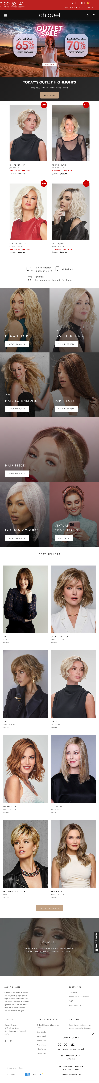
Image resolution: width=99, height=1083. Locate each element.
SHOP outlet (49, 95)
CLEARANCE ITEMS (71, 1069)
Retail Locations (75, 1005)
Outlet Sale (71, 1059)
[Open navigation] (5, 15)
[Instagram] (11, 1040)
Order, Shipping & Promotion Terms (48, 1026)
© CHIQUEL (11, 1075)
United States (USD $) (15, 1068)
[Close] (93, 1034)
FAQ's (71, 1001)
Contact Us (73, 992)
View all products (49, 908)
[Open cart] (94, 15)
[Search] (88, 15)
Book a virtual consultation (79, 996)
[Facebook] (5, 1040)
